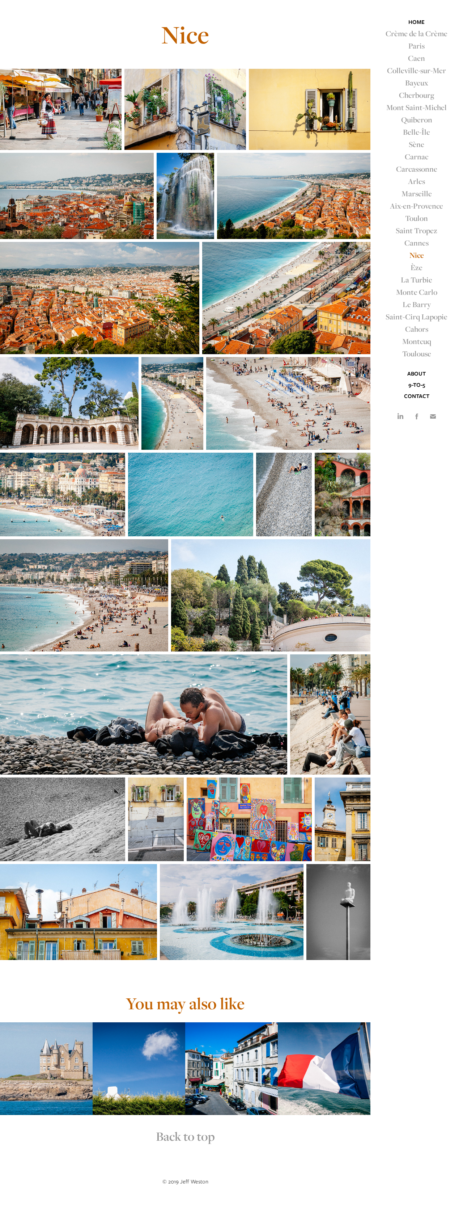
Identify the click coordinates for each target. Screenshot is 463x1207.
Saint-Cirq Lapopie (416, 316)
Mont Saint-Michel (416, 107)
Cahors (416, 329)
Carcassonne (416, 169)
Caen (416, 58)
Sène (416, 144)
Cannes (416, 243)
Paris (416, 46)
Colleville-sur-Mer (416, 70)
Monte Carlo (416, 292)
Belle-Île (416, 132)
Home (416, 22)
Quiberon (416, 119)
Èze (416, 267)
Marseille (417, 193)
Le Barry (417, 304)
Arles (416, 181)
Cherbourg (416, 95)
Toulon (416, 218)
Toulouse (416, 353)
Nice (416, 255)
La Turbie (416, 279)
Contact (416, 396)
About (416, 374)
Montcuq (416, 341)
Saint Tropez (416, 230)
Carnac (416, 156)
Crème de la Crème (416, 33)
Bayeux (416, 82)
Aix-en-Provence (416, 206)
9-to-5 (416, 385)
